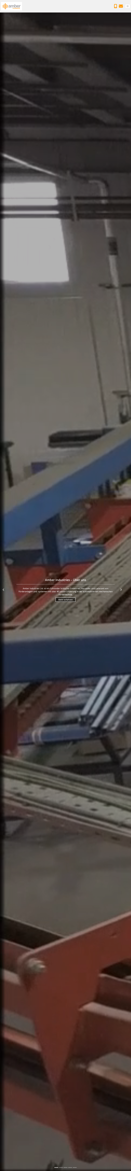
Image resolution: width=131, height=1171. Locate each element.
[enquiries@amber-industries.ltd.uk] (121, 6)
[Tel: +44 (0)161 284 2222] (116, 6)
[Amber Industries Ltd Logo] (11, 6)
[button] (3, 589)
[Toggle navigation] (127, 6)
